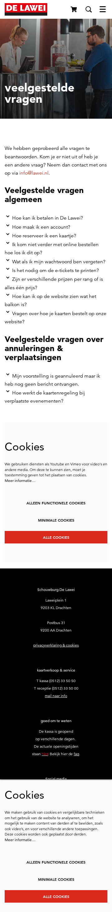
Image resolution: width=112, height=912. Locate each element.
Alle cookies (56, 537)
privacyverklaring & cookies (56, 645)
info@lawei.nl (34, 173)
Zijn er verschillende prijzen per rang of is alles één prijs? (54, 283)
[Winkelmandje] (74, 9)
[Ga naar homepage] (26, 9)
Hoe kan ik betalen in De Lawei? (47, 218)
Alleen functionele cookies (56, 502)
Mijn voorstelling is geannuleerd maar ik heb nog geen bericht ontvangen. (52, 380)
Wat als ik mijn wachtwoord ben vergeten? (58, 262)
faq (76, 753)
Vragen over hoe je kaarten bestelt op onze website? (55, 317)
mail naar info (56, 695)
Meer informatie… (20, 480)
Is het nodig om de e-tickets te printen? (55, 270)
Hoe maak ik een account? (41, 227)
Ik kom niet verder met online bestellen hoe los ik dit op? (52, 248)
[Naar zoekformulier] (88, 9)
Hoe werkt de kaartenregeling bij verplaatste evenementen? (45, 397)
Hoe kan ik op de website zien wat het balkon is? (50, 300)
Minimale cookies (56, 520)
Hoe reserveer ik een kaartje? (44, 236)
